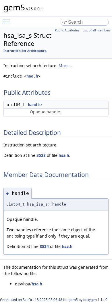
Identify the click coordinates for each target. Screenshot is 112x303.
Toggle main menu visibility (7, 21)
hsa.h (32, 76)
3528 (41, 155)
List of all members (97, 30)
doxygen (90, 300)
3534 (44, 246)
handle (35, 104)
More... (65, 65)
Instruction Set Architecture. (25, 51)
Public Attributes (67, 30)
